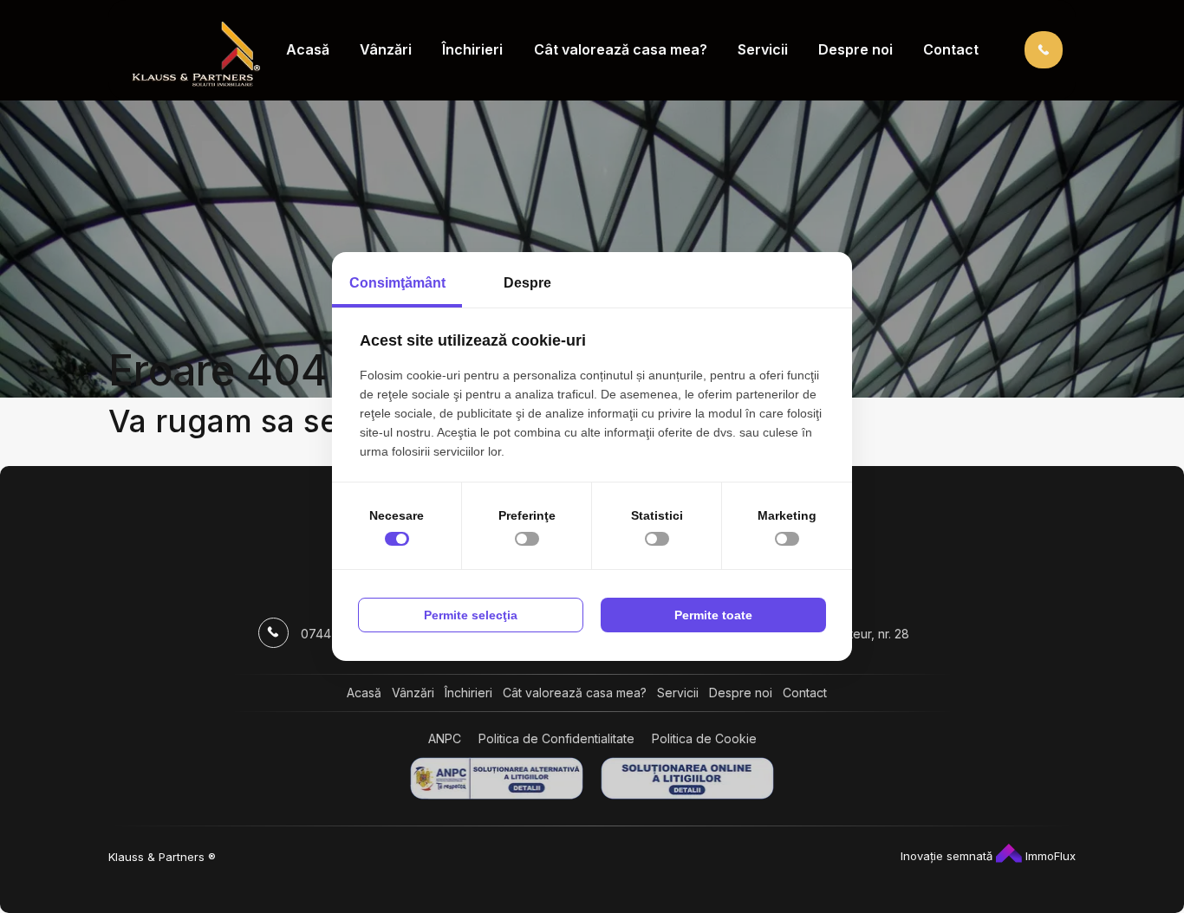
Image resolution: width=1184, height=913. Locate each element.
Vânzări (386, 49)
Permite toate (713, 615)
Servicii (763, 49)
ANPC (444, 738)
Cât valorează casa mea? (620, 49)
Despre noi (855, 49)
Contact (951, 49)
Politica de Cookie (704, 738)
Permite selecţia (470, 615)
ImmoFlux (1049, 856)
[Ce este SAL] (496, 778)
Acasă (307, 49)
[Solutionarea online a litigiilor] (687, 778)
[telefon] (1044, 49)
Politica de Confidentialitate (556, 738)
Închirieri (472, 49)
